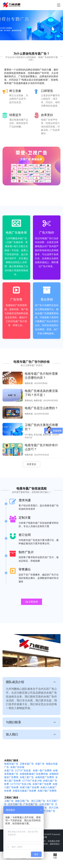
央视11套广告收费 (41, 783)
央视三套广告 (27, 777)
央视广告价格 (17, 767)
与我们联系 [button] (13, 722)
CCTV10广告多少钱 (20, 783)
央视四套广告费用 (44, 777)
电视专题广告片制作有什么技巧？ (41, 447)
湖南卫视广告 (22, 800)
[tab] (31, 696)
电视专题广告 (11, 763)
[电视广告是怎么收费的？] (13, 413)
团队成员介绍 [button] (15, 682)
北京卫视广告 (15, 804)
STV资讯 (29, 434)
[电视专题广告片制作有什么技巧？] (13, 450)
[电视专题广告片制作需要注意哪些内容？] (13, 378)
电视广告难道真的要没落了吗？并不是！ (41, 393)
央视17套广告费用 (46, 790)
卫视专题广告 (27, 763)
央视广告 (9, 770)
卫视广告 (9, 800)
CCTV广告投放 (23, 770)
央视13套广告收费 (29, 787)
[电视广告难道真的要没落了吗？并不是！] (13, 395)
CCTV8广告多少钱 (32, 780)
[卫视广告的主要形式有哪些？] (13, 429)
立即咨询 (33, 601)
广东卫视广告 (30, 804)
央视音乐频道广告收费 (24, 790)
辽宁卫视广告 (48, 810)
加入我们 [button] (12, 734)
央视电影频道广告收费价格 (34, 773)
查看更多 (31, 464)
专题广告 (40, 763)
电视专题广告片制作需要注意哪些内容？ (41, 375)
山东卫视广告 (46, 804)
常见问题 (38, 434)
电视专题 (29, 383)
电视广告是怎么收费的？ (41, 408)
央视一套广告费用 (42, 770)
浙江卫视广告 (38, 800)
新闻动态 (29, 400)
